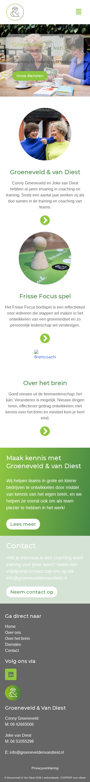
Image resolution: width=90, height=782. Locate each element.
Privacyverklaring (45, 768)
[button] (79, 12)
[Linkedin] (10, 674)
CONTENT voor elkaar (73, 777)
